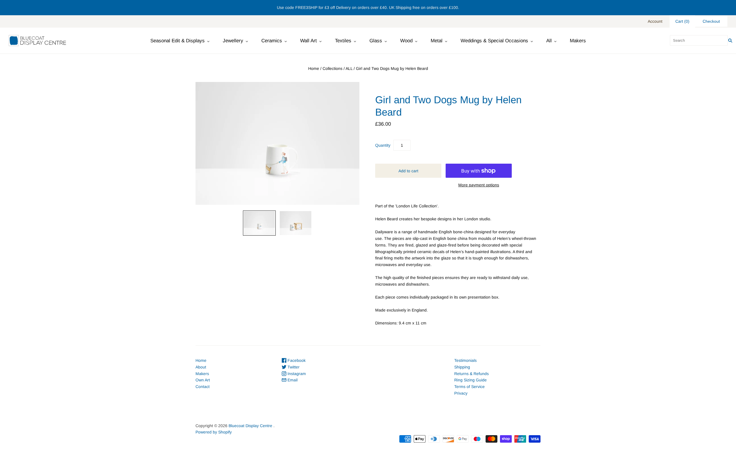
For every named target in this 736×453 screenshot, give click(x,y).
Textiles (343, 40)
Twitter (293, 367)
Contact (202, 386)
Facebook (296, 360)
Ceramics (271, 40)
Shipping (462, 367)
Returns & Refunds (471, 373)
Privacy (460, 393)
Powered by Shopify (213, 432)
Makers (578, 40)
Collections (332, 68)
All (549, 40)
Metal (436, 40)
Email (292, 380)
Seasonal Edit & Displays (177, 40)
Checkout (711, 21)
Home (313, 68)
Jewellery (233, 40)
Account (655, 21)
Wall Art (308, 40)
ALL (349, 68)
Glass (375, 40)
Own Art (202, 380)
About (200, 367)
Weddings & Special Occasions (494, 40)
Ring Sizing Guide (470, 380)
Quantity (382, 145)
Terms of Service (469, 386)
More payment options (478, 185)
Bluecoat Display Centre (250, 425)
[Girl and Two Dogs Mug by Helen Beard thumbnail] (259, 223)
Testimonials (465, 360)
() (682, 21)
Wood (406, 40)
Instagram (296, 373)
